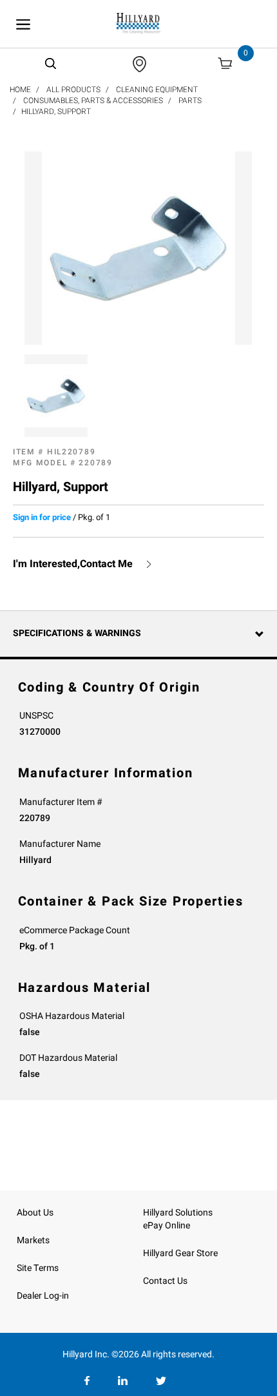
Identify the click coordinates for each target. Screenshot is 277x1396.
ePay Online (166, 1225)
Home (20, 89)
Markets (33, 1240)
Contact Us (165, 1281)
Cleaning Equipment (157, 89)
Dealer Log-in (43, 1296)
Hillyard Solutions (178, 1212)
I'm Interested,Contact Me (73, 564)
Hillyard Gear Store (180, 1253)
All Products (73, 89)
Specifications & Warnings (77, 633)
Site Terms (38, 1268)
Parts (190, 100)
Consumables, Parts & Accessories (93, 100)
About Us (35, 1212)
